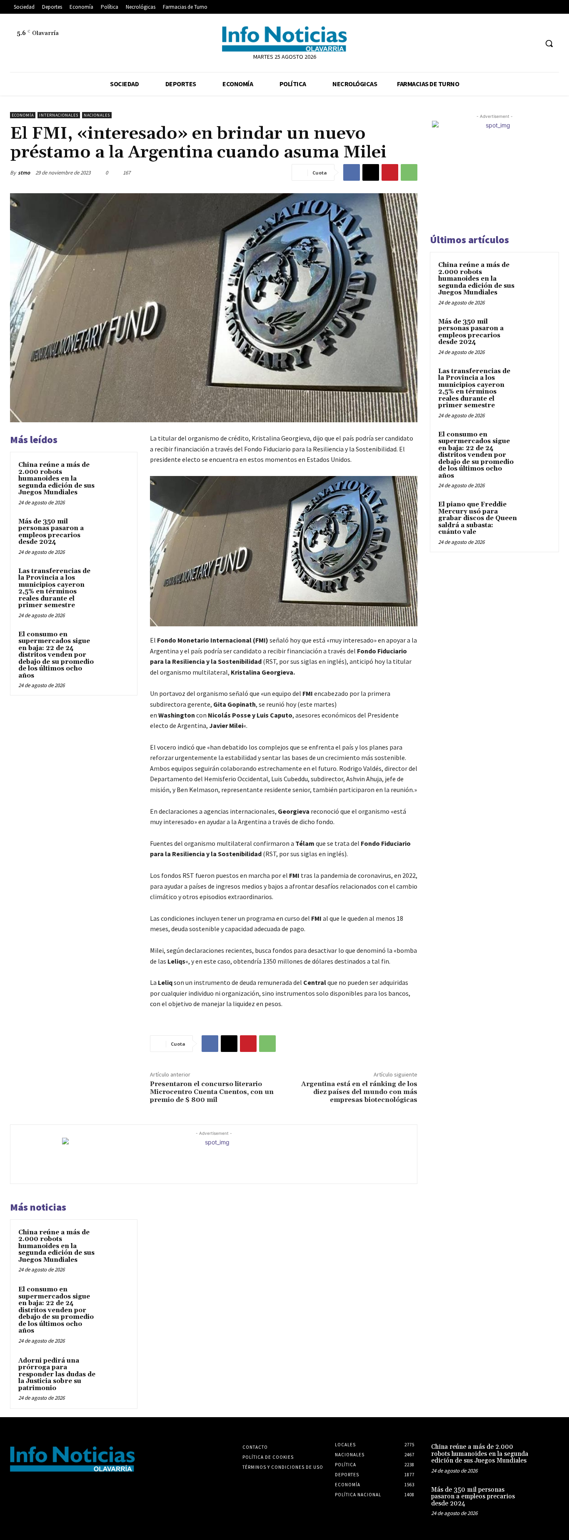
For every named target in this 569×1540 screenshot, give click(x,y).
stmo (24, 172)
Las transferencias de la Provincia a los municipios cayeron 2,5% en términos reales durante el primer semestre (54, 588)
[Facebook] (17, 48)
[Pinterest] (390, 172)
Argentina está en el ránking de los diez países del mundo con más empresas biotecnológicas (359, 1092)
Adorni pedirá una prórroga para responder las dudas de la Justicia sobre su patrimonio (56, 1374)
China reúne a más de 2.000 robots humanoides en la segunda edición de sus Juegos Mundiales (56, 478)
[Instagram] (36, 48)
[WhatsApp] (409, 172)
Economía (23, 115)
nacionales (97, 115)
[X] (54, 48)
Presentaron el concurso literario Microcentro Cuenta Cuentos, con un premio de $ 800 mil (212, 1092)
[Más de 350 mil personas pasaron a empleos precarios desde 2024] (114, 531)
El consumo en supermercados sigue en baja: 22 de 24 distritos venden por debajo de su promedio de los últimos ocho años (56, 655)
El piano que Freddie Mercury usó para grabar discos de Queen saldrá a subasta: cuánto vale (477, 518)
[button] (549, 43)
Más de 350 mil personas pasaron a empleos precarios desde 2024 (51, 532)
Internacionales (58, 115)
